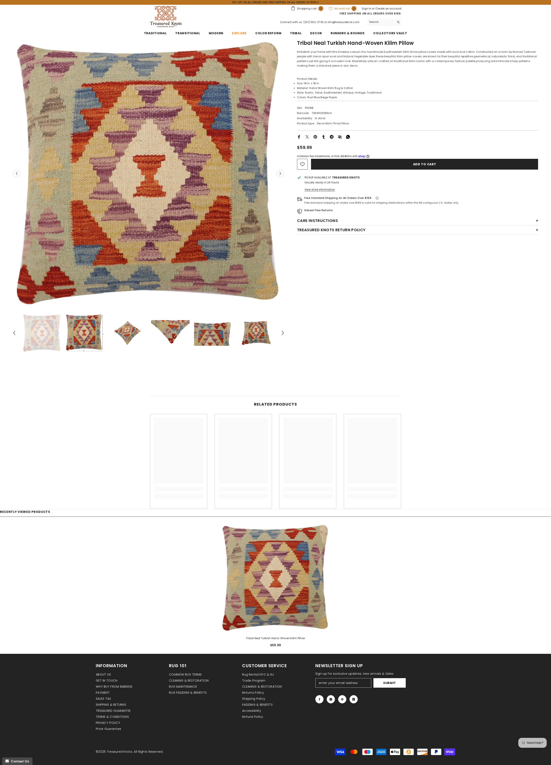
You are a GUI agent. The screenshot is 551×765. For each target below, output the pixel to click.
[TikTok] (354, 699)
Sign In (367, 8)
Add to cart (424, 164)
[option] (148, 173)
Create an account (388, 8)
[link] (302, 164)
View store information (320, 189)
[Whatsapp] (348, 136)
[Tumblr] (323, 136)
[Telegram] (332, 136)
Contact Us (19, 761)
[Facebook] (299, 136)
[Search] (384, 22)
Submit (389, 683)
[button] (16, 173)
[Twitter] (307, 136)
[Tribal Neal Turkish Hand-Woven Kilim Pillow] (275, 578)
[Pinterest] (315, 136)
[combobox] (381, 22)
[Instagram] (331, 699)
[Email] (340, 136)
